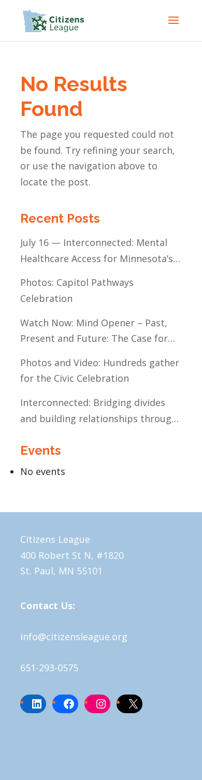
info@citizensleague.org (73, 636)
